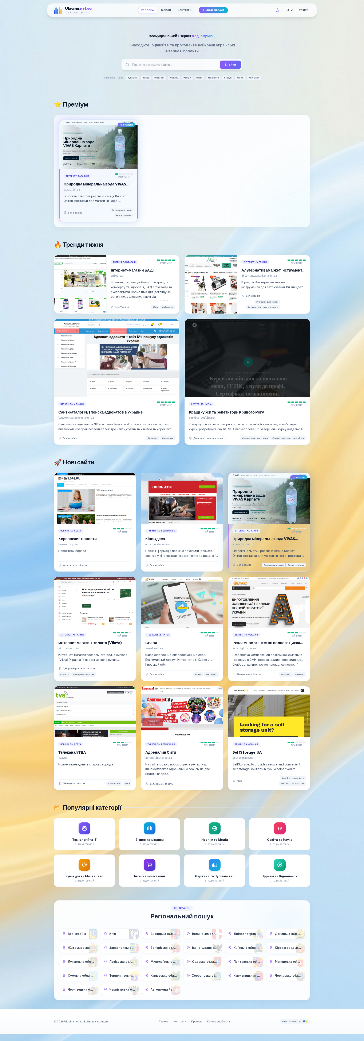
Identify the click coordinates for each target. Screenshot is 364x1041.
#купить (174, 78)
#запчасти (213, 78)
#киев (146, 78)
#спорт (187, 78)
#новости (159, 78)
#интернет (254, 78)
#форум (228, 78)
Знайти (230, 64)
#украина (132, 78)
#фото (199, 78)
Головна (147, 10)
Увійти (303, 10)
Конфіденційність (218, 1021)
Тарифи (166, 10)
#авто (240, 78)
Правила (196, 1021)
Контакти (184, 10)
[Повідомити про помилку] (86, 213)
